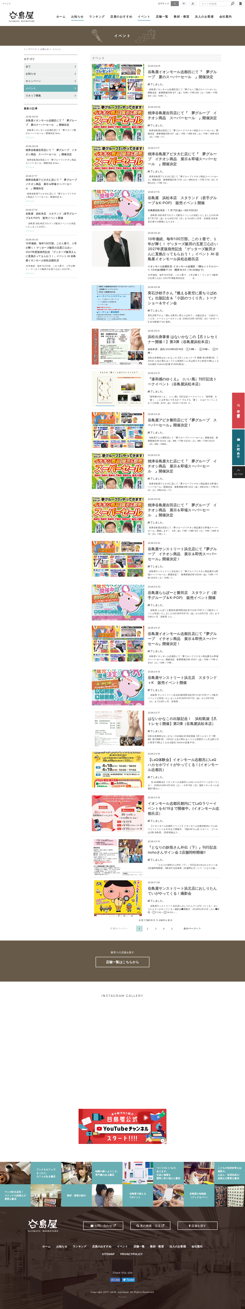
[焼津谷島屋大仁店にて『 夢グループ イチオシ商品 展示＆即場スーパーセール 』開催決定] (118, 471)
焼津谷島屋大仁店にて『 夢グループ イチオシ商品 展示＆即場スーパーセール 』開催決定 (182, 466)
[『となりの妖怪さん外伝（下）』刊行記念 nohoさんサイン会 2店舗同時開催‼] (118, 857)
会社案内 (225, 16)
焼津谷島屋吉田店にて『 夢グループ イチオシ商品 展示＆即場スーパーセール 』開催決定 (182, 510)
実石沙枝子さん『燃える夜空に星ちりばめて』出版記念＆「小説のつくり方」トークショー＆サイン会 (182, 298)
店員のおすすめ (121, 16)
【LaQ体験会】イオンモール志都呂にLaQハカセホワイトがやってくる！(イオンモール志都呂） (183, 765)
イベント (144, 16)
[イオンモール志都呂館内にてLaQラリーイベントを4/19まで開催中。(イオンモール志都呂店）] (118, 813)
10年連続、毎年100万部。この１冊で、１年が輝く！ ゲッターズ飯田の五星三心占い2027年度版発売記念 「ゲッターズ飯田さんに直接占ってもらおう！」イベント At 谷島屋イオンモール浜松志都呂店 (183, 249)
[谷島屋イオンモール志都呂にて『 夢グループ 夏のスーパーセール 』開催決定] (118, 82)
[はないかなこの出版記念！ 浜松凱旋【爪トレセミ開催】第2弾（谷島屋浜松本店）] (118, 728)
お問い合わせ (238, 449)
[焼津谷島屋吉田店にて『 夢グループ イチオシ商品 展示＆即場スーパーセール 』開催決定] (118, 515)
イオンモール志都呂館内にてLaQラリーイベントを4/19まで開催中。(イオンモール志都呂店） (183, 808)
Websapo (122, 1297)
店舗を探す (198, 1225)
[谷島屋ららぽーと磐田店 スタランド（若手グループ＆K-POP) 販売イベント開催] (118, 602)
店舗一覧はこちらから (122, 962)
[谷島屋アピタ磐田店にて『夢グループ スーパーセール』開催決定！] (118, 430)
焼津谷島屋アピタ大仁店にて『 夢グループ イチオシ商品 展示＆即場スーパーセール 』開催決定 (182, 159)
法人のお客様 (204, 16)
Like (117, 1279)
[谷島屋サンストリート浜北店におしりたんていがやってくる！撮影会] (118, 898)
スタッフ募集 (33, 95)
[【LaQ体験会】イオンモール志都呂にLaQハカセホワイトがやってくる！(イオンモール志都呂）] (118, 769)
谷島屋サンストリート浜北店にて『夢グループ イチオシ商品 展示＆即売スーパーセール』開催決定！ (182, 554)
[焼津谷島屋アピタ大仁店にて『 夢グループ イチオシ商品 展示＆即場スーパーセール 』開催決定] (118, 164)
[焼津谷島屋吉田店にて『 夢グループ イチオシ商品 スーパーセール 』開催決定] (118, 123)
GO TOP (238, 474)
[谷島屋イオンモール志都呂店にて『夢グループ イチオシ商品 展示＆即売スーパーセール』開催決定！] (118, 643)
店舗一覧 (162, 16)
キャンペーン (33, 80)
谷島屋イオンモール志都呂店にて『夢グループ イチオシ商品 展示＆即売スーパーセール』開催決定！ (182, 639)
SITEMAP (108, 1254)
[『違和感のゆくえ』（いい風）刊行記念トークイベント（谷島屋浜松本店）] (118, 389)
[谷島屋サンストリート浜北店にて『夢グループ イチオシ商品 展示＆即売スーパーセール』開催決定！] (118, 559)
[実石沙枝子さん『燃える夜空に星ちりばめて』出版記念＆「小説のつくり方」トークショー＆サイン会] (118, 303)
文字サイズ (163, 3)
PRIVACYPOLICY (131, 1254)
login (240, 3)
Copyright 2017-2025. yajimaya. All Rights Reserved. (122, 1292)
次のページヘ (191, 928)
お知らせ (77, 16)
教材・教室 (182, 16)
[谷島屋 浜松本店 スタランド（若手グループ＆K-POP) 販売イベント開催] (118, 208)
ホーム (61, 16)
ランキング (97, 16)
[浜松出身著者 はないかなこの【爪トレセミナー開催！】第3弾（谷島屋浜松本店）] (118, 347)
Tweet (130, 1279)
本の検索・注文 (238, 410)
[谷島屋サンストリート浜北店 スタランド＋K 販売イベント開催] (118, 687)
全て (28, 66)
